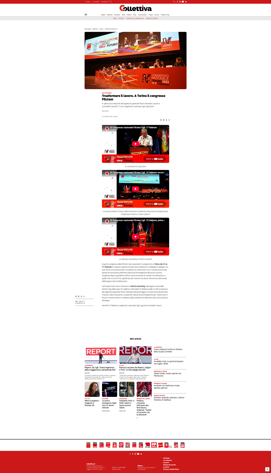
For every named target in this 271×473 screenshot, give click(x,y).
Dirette (157, 15)
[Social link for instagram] (180, 1)
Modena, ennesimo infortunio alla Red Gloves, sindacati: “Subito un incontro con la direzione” (144, 408)
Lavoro (103, 15)
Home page (88, 29)
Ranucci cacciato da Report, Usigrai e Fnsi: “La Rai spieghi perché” (135, 368)
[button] (161, 120)
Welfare (129, 15)
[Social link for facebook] (177, 1)
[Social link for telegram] (186, 1)
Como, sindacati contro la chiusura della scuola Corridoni (168, 350)
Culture (151, 15)
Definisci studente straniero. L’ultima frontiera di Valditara (169, 398)
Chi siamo (166, 458)
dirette (81, 301)
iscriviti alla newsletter (135, 18)
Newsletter (104, 1)
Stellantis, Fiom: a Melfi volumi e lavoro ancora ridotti (126, 404)
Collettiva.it (90, 464)
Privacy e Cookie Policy (171, 469)
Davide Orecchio (106, 410)
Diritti (123, 15)
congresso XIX (80, 303)
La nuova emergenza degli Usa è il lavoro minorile (109, 404)
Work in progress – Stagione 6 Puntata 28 (92, 403)
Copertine (95, 29)
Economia (117, 15)
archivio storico (152, 18)
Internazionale (142, 15)
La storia (166, 467)
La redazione (96, 1)
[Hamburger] (86, 14)
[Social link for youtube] (183, 1)
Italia (134, 15)
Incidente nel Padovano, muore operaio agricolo (167, 386)
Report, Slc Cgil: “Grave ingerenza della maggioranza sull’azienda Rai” (100, 368)
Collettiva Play (165, 15)
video (115, 18)
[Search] (111, 2)
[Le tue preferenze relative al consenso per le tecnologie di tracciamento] (267, 469)
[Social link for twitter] (174, 1)
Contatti (87, 1)
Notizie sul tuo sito (169, 465)
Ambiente (110, 15)
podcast (121, 18)
